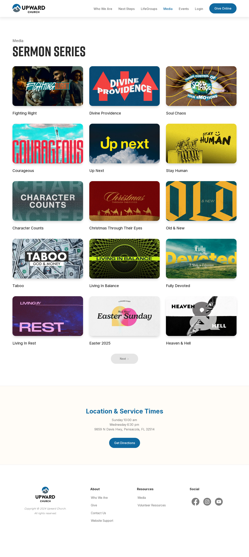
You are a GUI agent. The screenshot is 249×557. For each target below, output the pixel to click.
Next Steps (126, 9)
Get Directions (124, 443)
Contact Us (98, 513)
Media (168, 9)
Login (199, 9)
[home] (28, 8)
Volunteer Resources (152, 505)
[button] (102, 8)
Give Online (222, 8)
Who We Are (99, 498)
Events (184, 9)
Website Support (102, 521)
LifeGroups (149, 9)
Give (94, 505)
